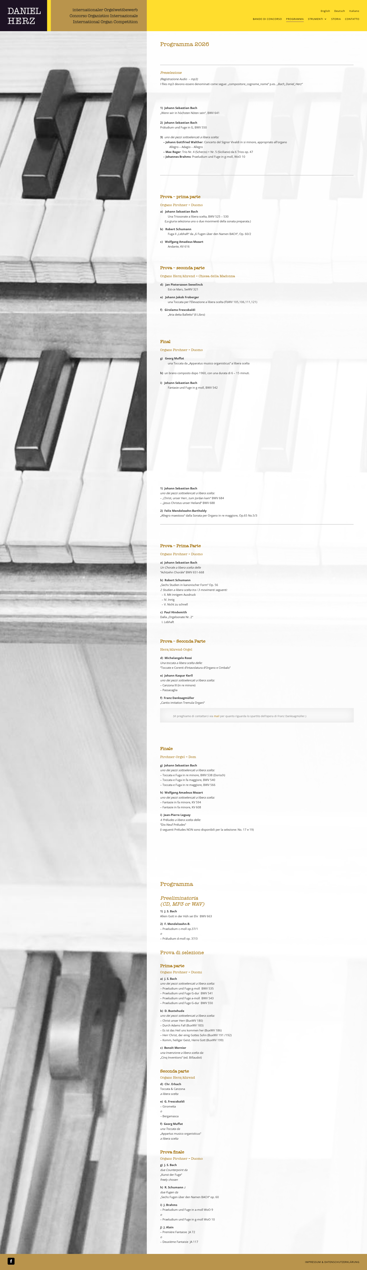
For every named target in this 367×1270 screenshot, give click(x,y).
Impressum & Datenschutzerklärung (332, 1262)
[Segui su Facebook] (11, 1261)
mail (216, 716)
